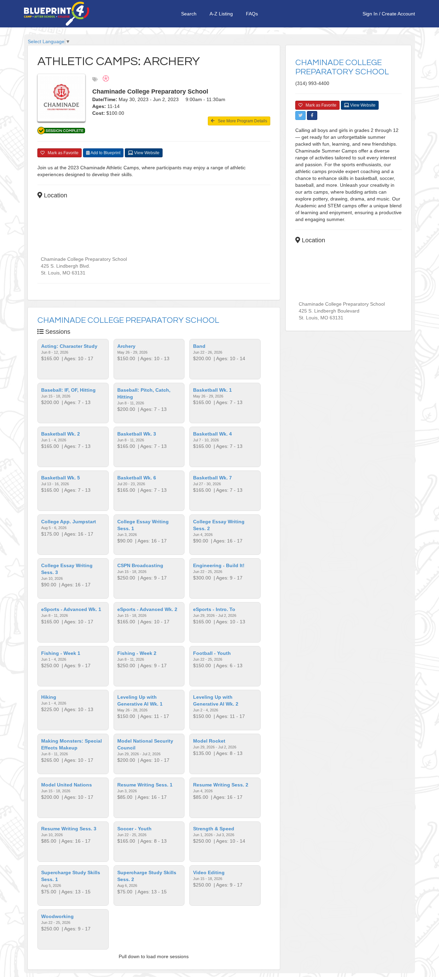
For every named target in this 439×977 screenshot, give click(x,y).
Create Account (398, 13)
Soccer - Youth (134, 828)
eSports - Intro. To (214, 609)
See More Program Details (241, 121)
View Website (146, 152)
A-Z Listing (221, 13)
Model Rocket (209, 741)
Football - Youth (212, 653)
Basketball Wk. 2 (60, 434)
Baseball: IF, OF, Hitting (68, 390)
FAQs (252, 13)
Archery (126, 346)
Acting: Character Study (69, 346)
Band (199, 346)
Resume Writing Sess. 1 (145, 784)
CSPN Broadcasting (140, 565)
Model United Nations (66, 784)
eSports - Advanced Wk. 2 (147, 609)
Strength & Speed (213, 828)
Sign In (370, 13)
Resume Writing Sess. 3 (68, 828)
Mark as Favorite (62, 152)
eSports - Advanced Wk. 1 (71, 609)
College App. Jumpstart (68, 521)
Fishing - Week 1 (60, 653)
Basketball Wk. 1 (212, 390)
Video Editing (209, 872)
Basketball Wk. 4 (212, 434)
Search (189, 13)
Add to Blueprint (105, 152)
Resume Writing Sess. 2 (220, 784)
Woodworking (57, 916)
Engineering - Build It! (219, 565)
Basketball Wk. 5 (60, 477)
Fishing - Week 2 (136, 653)
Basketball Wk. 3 (136, 434)
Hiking (48, 697)
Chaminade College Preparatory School (128, 320)
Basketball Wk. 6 (136, 477)
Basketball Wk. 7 (212, 477)
